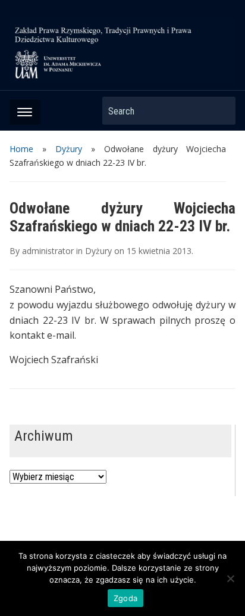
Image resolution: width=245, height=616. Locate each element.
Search (221, 110)
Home (21, 148)
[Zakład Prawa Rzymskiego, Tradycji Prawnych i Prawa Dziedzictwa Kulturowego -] (122, 50)
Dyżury (68, 148)
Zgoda (125, 598)
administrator (48, 250)
